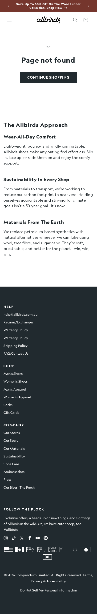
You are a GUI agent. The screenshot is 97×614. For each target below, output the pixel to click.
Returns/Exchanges (18, 322)
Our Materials (14, 448)
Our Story (11, 440)
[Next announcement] (88, 6)
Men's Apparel (15, 389)
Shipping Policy (16, 345)
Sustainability (14, 456)
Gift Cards (11, 412)
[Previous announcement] (9, 6)
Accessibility (56, 581)
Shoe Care (11, 464)
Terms (87, 575)
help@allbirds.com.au (20, 314)
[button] (9, 20)
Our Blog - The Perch (19, 487)
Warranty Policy (16, 330)
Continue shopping (48, 77)
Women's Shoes (16, 381)
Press (7, 479)
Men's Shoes (13, 373)
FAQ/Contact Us (16, 353)
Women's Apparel (17, 397)
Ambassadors (14, 471)
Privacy (37, 581)
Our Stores (12, 432)
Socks (8, 405)
